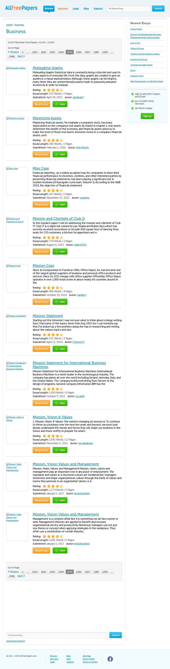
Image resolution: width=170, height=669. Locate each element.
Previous (14, 51)
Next (20, 56)
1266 (78, 52)
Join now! (63, 8)
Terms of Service (90, 662)
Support (98, 8)
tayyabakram (85, 443)
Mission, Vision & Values (52, 417)
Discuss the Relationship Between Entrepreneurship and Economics (145, 36)
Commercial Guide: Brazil (141, 65)
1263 (52, 52)
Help (68, 659)
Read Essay (41, 104)
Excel (132, 70)
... (27, 52)
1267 (87, 52)
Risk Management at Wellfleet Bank (146, 81)
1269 (104, 52)
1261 (34, 52)
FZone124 (78, 342)
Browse (53, 656)
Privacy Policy (89, 659)
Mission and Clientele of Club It (59, 218)
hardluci (81, 295)
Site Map (87, 656)
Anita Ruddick (82, 493)
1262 (43, 52)
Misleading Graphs (48, 68)
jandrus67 (78, 97)
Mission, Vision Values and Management (66, 464)
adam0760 (80, 244)
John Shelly (82, 147)
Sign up (147, 116)
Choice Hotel (136, 29)
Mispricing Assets (47, 118)
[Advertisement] (64, 609)
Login (76, 8)
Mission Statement (48, 316)
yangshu (84, 197)
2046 (11, 56)
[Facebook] (110, 661)
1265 (69, 52)
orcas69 (80, 396)
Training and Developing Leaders (145, 54)
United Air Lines (137, 48)
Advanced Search (15, 641)
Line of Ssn (135, 43)
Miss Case (41, 168)
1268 (96, 52)
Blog (86, 8)
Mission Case (43, 266)
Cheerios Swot (136, 75)
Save (62, 104)
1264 (61, 52)
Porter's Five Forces (138, 59)
